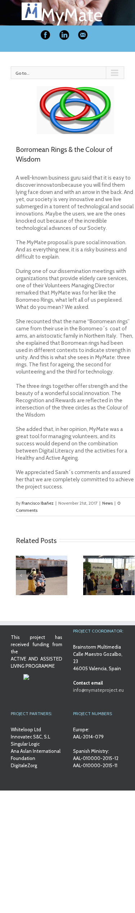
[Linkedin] (64, 35)
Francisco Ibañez (38, 503)
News (107, 503)
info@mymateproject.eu (98, 690)
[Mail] (83, 35)
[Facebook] (45, 35)
